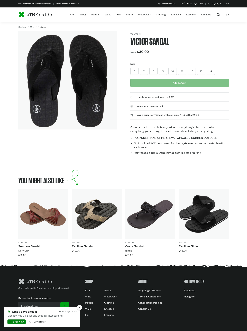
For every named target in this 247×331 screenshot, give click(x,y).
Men (32, 27)
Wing (83, 14)
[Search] (218, 14)
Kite (72, 14)
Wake (108, 14)
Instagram (189, 296)
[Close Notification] (79, 307)
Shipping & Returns (149, 290)
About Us (206, 14)
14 (210, 71)
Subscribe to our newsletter (34, 298)
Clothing (161, 14)
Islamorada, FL (169, 3)
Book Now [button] (18, 321)
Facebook (189, 290)
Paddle (95, 14)
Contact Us (144, 308)
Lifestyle (176, 14)
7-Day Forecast (39, 321)
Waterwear (144, 14)
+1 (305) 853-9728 (220, 3)
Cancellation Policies (150, 302)
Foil (119, 14)
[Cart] (227, 14)
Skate (129, 14)
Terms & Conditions (149, 296)
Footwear (42, 27)
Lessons (191, 14)
